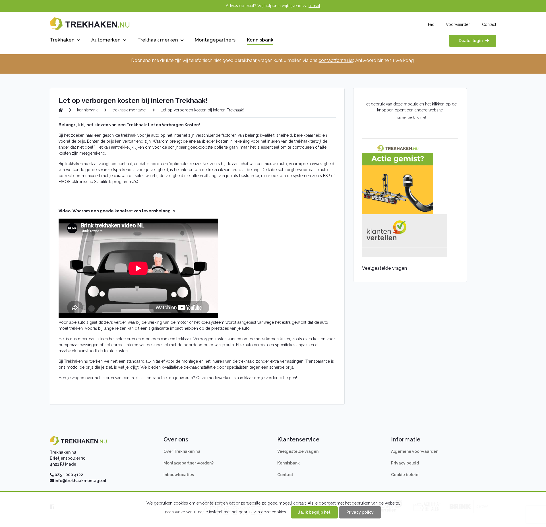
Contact (489, 24)
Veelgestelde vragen (297, 451)
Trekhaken (63, 40)
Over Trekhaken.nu (182, 451)
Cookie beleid (404, 474)
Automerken (106, 40)
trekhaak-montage (130, 110)
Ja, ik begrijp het (314, 512)
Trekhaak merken (158, 40)
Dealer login (471, 40)
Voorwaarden (458, 24)
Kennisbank (260, 40)
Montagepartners (215, 40)
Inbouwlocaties (179, 474)
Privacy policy (360, 512)
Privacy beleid (405, 463)
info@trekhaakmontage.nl (80, 480)
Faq (431, 24)
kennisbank (88, 110)
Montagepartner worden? (189, 463)
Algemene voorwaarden (414, 451)
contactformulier (335, 60)
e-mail (314, 5)
